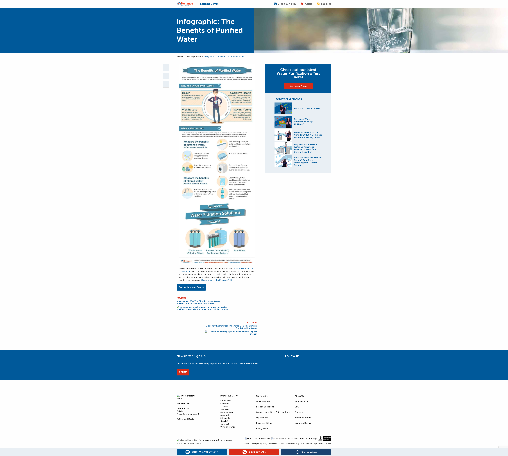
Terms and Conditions (276, 444)
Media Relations (303, 417)
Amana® (224, 415)
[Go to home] (185, 4)
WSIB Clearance (306, 444)
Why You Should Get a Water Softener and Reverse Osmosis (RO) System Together (305, 148)
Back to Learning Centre (191, 287)
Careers (299, 412)
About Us (299, 396)
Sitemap (328, 444)
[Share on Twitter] (166, 76)
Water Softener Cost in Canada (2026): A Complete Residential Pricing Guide (308, 135)
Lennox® (225, 424)
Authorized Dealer (186, 419)
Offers (308, 4)
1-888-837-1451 (287, 4)
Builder (180, 411)
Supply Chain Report (248, 444)
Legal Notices (318, 444)
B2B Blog (326, 4)
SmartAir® (225, 400)
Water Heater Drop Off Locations (272, 412)
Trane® (224, 406)
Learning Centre (209, 3)
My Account (262, 417)
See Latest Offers (298, 86)
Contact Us (261, 396)
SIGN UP (183, 372)
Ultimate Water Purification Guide (217, 280)
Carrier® (224, 403)
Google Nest (226, 412)
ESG (297, 406)
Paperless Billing (264, 423)
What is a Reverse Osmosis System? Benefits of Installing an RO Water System (307, 161)
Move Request (263, 401)
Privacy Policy (262, 444)
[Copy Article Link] (166, 67)
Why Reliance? (302, 401)
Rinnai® (224, 409)
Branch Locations (265, 406)
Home (180, 56)
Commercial (183, 408)
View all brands (227, 427)
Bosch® (224, 421)
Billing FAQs (262, 428)
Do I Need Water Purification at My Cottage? (303, 121)
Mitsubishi (225, 418)
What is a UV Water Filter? (307, 108)
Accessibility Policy (292, 444)
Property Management (188, 414)
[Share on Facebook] (166, 84)
